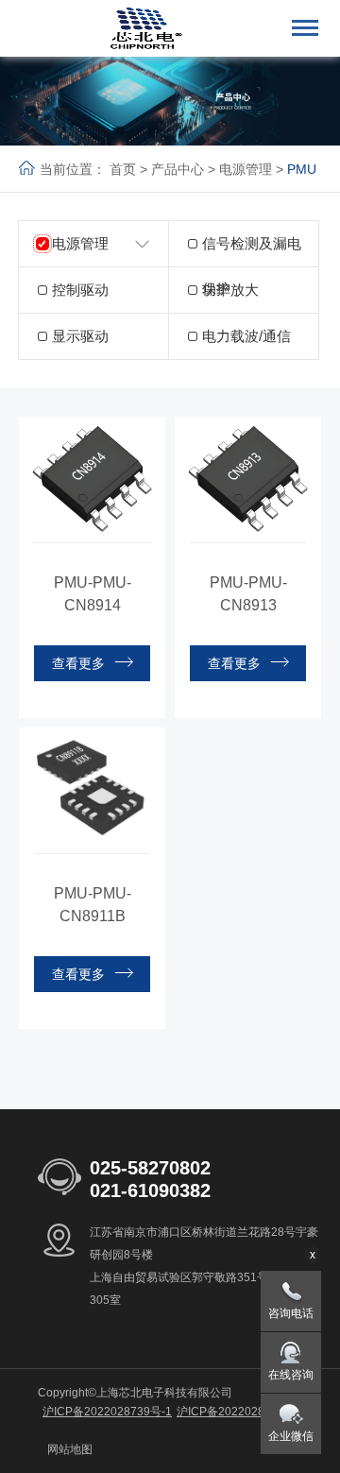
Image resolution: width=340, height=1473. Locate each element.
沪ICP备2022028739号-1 (107, 1411)
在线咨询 (291, 1374)
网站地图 (70, 1449)
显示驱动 (80, 336)
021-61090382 (150, 1190)
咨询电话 (291, 1313)
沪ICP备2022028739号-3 (241, 1411)
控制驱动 (80, 290)
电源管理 (245, 169)
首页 (123, 169)
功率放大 (230, 290)
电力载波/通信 (246, 336)
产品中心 (177, 169)
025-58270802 (150, 1167)
